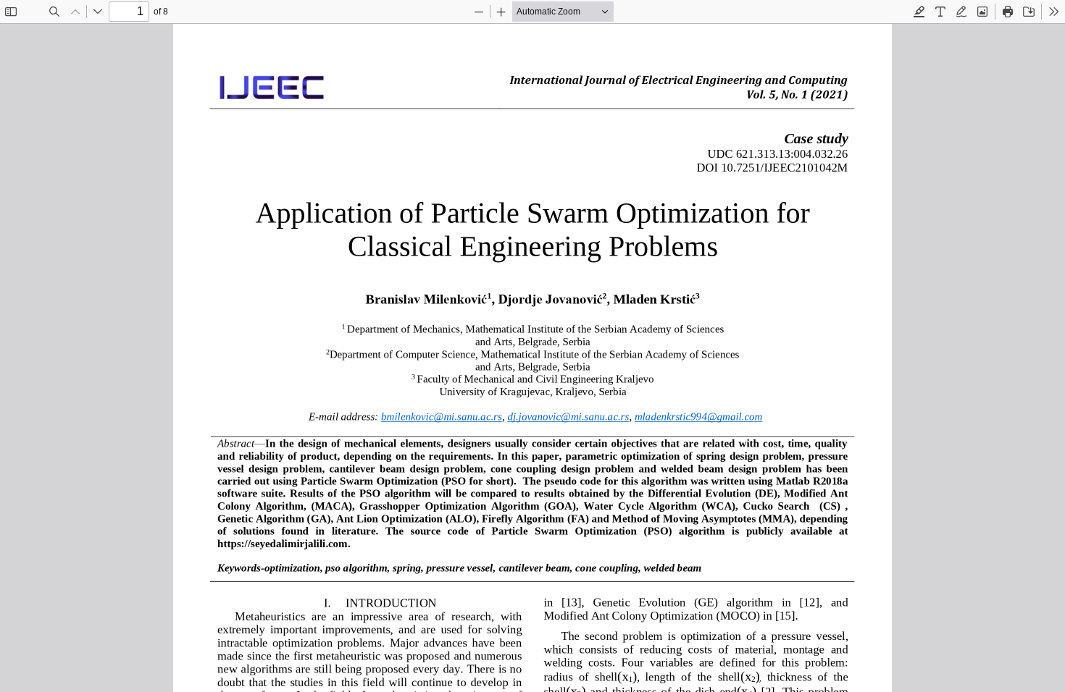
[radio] (919, 11)
